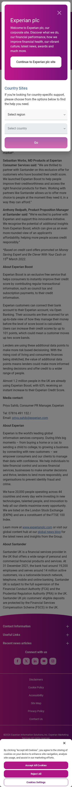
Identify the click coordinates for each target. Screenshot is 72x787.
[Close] (59, 12)
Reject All (36, 773)
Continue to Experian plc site (35, 62)
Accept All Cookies (36, 765)
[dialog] (36, 393)
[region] (36, 763)
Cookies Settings (36, 782)
